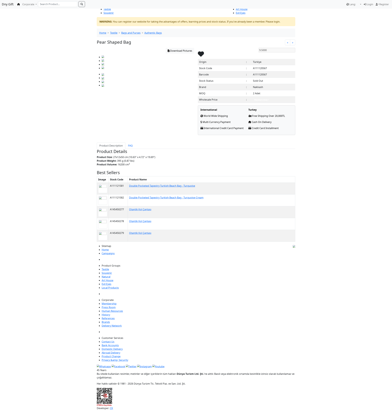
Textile (107, 9)
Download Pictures (181, 50)
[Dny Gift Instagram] (144, 366)
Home (102, 32)
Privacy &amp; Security (115, 360)
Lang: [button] (352, 4)
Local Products (110, 287)
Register (384, 4)
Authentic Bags (153, 32)
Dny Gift (7, 4)
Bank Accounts (110, 345)
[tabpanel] (196, 159)
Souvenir (109, 13)
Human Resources (112, 311)
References (108, 318)
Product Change (111, 356)
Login (369, 4)
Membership (109, 303)
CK (111, 408)
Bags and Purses (131, 32)
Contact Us (108, 341)
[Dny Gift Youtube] (158, 366)
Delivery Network (112, 325)
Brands (106, 322)
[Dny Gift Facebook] (104, 366)
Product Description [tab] (111, 145)
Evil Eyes (240, 13)
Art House (241, 9)
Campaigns (108, 253)
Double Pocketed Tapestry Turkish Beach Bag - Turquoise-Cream (166, 197)
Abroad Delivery (111, 352)
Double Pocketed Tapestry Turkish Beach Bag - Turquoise (162, 185)
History (106, 314)
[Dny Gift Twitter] (131, 366)
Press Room (109, 307)
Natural (106, 276)
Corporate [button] (28, 4)
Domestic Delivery (112, 349)
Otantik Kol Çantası (140, 209)
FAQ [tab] (130, 145)
